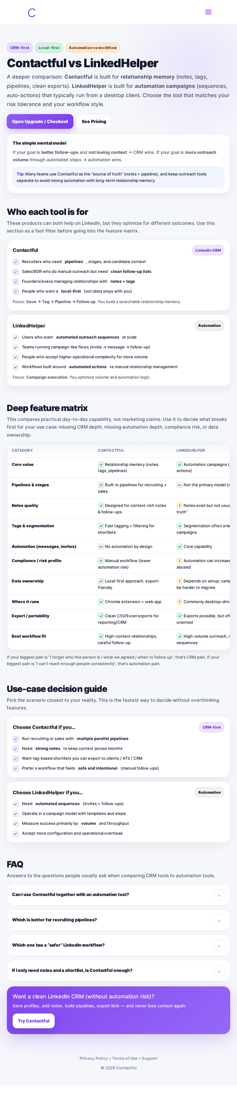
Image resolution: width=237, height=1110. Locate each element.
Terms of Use (125, 1058)
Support (149, 1058)
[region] (118, 546)
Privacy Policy (94, 1058)
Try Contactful (33, 1020)
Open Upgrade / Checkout (40, 121)
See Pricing (94, 121)
